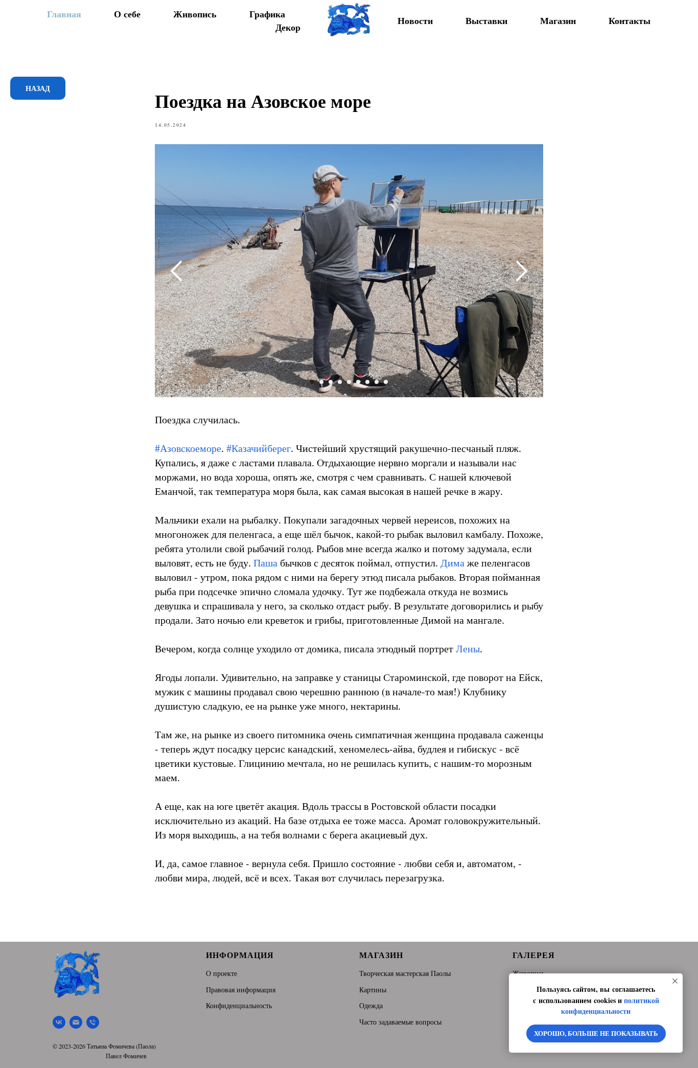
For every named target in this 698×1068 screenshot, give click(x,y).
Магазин (558, 20)
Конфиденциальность (239, 1005)
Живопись (195, 13)
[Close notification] (675, 981)
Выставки (486, 20)
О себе (127, 13)
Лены (468, 648)
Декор (287, 27)
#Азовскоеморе (188, 448)
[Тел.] (92, 1022)
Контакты (629, 20)
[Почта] (75, 1022)
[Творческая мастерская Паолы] (59, 1022)
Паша (265, 563)
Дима (452, 563)
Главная (64, 13)
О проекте (221, 973)
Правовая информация (240, 989)
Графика (267, 13)
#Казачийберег (258, 448)
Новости (415, 20)
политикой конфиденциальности (610, 1006)
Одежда (371, 1005)
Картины (372, 989)
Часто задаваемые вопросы (400, 1022)
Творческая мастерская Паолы (405, 973)
